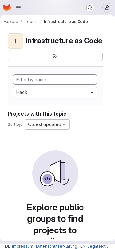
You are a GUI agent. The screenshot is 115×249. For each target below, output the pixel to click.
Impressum (22, 246)
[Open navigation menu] (18, 8)
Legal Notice (99, 246)
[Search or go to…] (90, 7)
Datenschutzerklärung (56, 246)
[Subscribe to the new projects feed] (55, 56)
